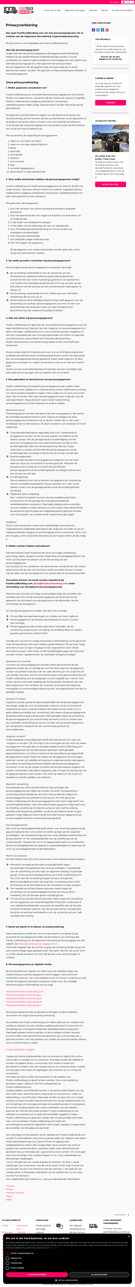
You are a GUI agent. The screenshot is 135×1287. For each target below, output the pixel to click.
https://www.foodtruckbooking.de (24, 1002)
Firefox (9, 1189)
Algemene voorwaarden (77, 1284)
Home (5, 1225)
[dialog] (67, 1259)
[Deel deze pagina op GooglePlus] (107, 29)
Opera (9, 1196)
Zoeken (110, 103)
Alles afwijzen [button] (99, 1275)
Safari (9, 1199)
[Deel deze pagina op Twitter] (98, 29)
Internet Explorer (15, 1193)
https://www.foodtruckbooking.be (24, 998)
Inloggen (115, 2)
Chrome (10, 1186)
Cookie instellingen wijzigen (20, 1049)
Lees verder (54, 1248)
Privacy (90, 1284)
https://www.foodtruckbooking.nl (23, 1005)
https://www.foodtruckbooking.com (25, 991)
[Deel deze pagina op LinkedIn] (102, 29)
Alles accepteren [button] (37, 1275)
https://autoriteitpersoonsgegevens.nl (38, 944)
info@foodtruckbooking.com (51, 583)
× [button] (129, 1236)
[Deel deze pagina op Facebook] (93, 29)
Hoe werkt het (22, 1227)
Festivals (21, 1232)
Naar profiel (110, 184)
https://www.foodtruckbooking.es (23, 995)
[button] (67, 1280)
